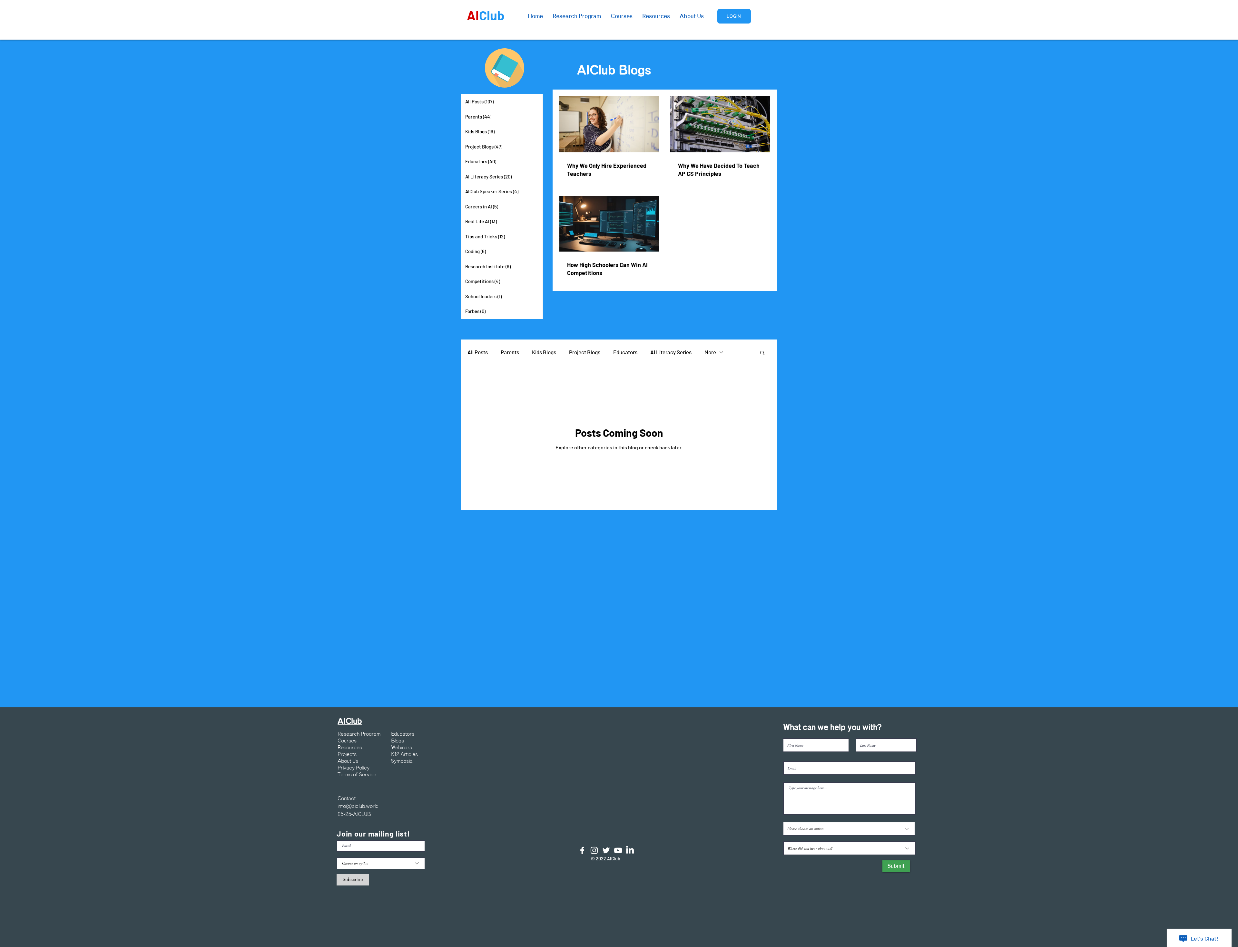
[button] (762, 353)
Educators (625, 352)
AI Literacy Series (671, 352)
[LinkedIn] (630, 850)
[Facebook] (582, 850)
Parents (510, 352)
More (710, 352)
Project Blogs (584, 352)
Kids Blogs (544, 352)
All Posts (477, 352)
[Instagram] (594, 850)
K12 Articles (404, 754)
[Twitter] (606, 850)
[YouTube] (618, 850)
